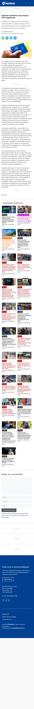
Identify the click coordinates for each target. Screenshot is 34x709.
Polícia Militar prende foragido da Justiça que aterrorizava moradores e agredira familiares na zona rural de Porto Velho (8, 268)
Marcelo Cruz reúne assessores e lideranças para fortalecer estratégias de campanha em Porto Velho (24, 317)
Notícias (20, 215)
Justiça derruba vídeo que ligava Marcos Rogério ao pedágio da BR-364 (8, 460)
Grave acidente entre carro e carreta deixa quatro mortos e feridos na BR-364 (24, 267)
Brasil (5, 195)
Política (4, 215)
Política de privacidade (9, 617)
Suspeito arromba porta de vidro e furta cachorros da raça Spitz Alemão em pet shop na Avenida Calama (9, 316)
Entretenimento (7, 238)
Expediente (5, 614)
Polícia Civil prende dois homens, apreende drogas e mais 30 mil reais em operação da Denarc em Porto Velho (24, 292)
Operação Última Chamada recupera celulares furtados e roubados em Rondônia (8, 411)
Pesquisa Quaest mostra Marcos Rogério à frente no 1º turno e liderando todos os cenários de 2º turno (24, 412)
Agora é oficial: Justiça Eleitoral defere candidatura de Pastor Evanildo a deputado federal (8, 219)
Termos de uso (6, 619)
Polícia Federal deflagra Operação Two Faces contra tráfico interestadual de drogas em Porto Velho (24, 341)
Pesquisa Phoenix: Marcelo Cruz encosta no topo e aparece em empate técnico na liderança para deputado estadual (9, 342)
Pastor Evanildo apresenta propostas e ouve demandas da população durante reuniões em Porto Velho (23, 243)
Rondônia (26, 215)
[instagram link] (6, 600)
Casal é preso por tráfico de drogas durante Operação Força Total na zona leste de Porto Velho (9, 365)
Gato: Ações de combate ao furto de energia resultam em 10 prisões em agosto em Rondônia (24, 219)
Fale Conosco (8, 579)
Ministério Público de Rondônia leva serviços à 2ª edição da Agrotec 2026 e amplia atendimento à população (8, 243)
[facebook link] (9, 600)
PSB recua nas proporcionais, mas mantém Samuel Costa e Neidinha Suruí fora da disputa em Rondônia (24, 435)
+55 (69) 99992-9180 (10, 596)
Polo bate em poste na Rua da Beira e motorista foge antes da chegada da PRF (9, 388)
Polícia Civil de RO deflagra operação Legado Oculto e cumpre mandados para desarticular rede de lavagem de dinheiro (9, 293)
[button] (26, 3)
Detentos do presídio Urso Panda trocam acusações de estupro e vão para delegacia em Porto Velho (24, 389)
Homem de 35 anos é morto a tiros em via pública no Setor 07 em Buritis (24, 365)
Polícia (4, 262)
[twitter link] (3, 600)
